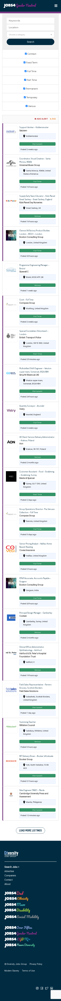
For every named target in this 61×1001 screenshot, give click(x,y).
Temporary (31, 97)
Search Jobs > (11, 867)
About (7, 884)
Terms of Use (28, 971)
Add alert (42, 119)
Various (32, 106)
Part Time (31, 80)
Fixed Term (31, 62)
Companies (10, 875)
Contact (8, 879)
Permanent (31, 88)
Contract (31, 54)
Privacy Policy (36, 964)
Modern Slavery (11, 971)
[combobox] (30, 35)
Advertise (9, 871)
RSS (54, 119)
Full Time (31, 71)
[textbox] (30, 35)
